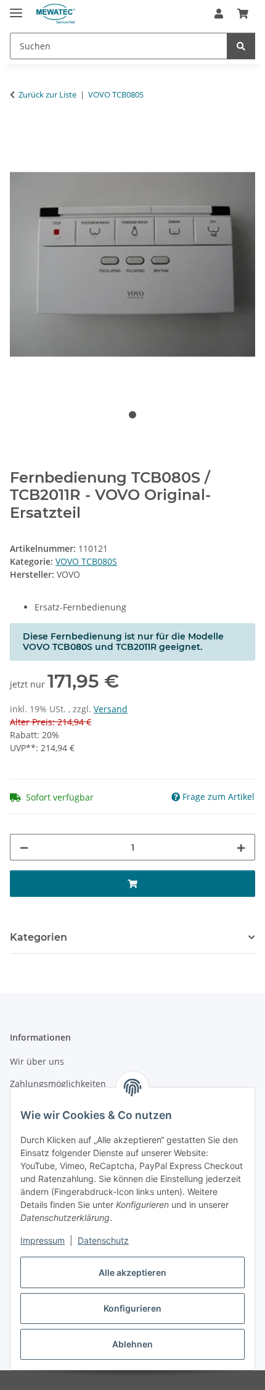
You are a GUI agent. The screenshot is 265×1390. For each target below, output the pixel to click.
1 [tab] (132, 414)
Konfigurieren (132, 1308)
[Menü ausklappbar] (16, 7)
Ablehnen (132, 1344)
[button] (219, 13)
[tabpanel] (132, 264)
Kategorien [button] (38, 937)
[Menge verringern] (24, 847)
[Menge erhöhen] (241, 847)
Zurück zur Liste (47, 94)
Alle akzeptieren (132, 1272)
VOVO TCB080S (86, 561)
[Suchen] (241, 46)
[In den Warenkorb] (20, 133)
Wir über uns (37, 1061)
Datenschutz (103, 1240)
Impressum (42, 1240)
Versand (111, 709)
